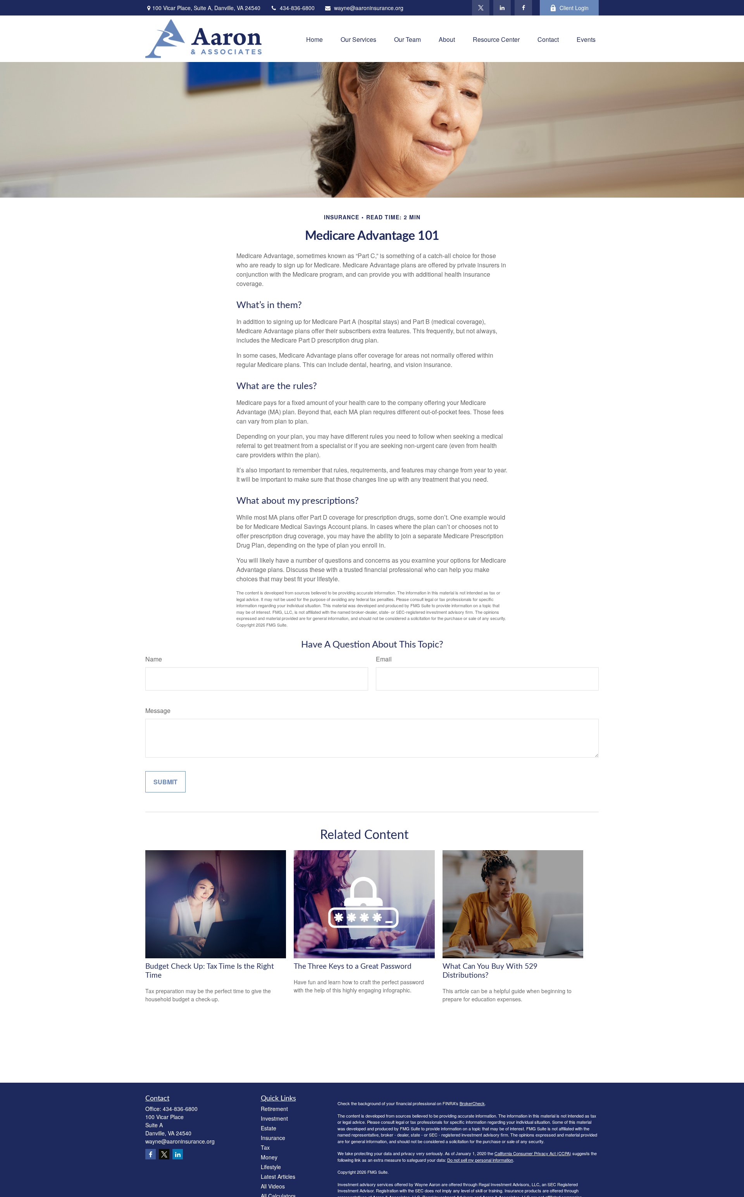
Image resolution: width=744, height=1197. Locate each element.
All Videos (273, 1186)
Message (157, 710)
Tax (265, 1147)
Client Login (574, 8)
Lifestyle (271, 1167)
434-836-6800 (297, 8)
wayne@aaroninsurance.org (368, 8)
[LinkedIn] (502, 8)
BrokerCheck (472, 1103)
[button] (314, 39)
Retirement (274, 1109)
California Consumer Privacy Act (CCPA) (532, 1153)
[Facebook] (523, 8)
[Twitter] (480, 8)
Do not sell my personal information (480, 1160)
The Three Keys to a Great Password (353, 966)
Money (269, 1157)
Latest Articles (278, 1176)
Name (153, 658)
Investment (274, 1118)
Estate (268, 1128)
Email (384, 658)
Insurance (273, 1138)
